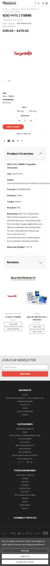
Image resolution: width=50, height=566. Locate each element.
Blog (25, 408)
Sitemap (25, 415)
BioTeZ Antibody (25, 439)
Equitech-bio (25, 488)
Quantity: (25, 115)
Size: (25, 107)
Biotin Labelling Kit (25, 459)
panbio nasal (25, 505)
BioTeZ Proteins (25, 452)
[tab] (25, 154)
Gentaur (25, 482)
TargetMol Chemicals (25, 475)
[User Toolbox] (38, 3)
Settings (25, 550)
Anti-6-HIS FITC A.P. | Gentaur (37, 318)
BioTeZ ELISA (25, 442)
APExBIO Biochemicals (25, 429)
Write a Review (9, 26)
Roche (25, 502)
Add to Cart (37, 331)
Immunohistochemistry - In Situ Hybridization (25, 398)
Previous (3, 301)
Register (29, 411)
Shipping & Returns (25, 401)
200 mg (32, 111)
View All (25, 508)
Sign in (20, 411)
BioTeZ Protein (25, 449)
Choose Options (13, 329)
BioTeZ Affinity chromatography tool (25, 435)
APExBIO (25, 478)
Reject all (25, 556)
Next (47, 301)
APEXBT (25, 432)
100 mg (20, 111)
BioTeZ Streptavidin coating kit (25, 455)
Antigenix (25, 485)
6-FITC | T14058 (13, 317)
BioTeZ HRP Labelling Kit (25, 445)
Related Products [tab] (23, 278)
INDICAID (25, 498)
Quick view (13, 324)
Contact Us (25, 405)
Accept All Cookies (25, 562)
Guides (25, 395)
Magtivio (25, 492)
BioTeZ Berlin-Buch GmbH (25, 495)
